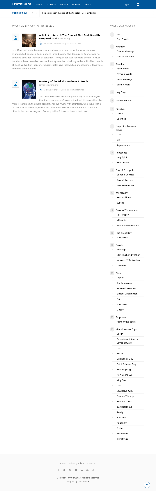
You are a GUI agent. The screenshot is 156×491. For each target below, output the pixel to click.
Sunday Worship (125, 396)
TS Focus (52, 4)
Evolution (121, 417)
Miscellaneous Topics (127, 329)
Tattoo (120, 353)
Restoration (123, 214)
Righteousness (124, 283)
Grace (120, 113)
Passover (120, 108)
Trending (76, 4)
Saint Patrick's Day (126, 364)
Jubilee (120, 202)
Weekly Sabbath (124, 100)
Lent (119, 348)
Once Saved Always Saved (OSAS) (127, 341)
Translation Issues (126, 288)
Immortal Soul (124, 406)
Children (121, 265)
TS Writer (48, 43)
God (118, 34)
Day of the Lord (125, 180)
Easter (120, 428)
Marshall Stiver (50, 89)
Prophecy (121, 317)
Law (119, 134)
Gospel (120, 309)
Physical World (124, 74)
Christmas (122, 438)
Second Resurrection (128, 225)
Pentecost (121, 152)
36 (15, 82)
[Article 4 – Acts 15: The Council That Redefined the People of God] (29, 40)
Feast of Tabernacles (127, 210)
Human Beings (124, 79)
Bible (118, 273)
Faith (119, 299)
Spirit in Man (75, 43)
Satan (120, 333)
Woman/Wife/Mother (128, 260)
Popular (64, 4)
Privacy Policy (76, 463)
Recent (39, 4)
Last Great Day (124, 233)
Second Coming (125, 174)
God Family (123, 39)
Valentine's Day (125, 358)
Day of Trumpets (125, 170)
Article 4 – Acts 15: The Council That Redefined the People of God (70, 36)
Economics (123, 304)
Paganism (122, 422)
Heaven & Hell (124, 401)
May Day (121, 380)
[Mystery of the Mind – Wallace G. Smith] (29, 89)
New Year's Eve (125, 374)
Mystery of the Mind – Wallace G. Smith (63, 81)
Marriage (121, 249)
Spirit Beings (123, 68)
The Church (123, 162)
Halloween (122, 433)
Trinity (120, 412)
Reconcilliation (124, 197)
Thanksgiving (124, 369)
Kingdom (120, 46)
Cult (119, 385)
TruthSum (21, 4)
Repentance (123, 145)
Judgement (123, 237)
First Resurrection (126, 185)
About (88, 4)
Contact (91, 463)
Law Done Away (125, 390)
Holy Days (121, 92)
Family (119, 245)
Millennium (122, 220)
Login (126, 4)
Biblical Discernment (127, 293)
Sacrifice (121, 118)
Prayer (120, 277)
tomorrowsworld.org (48, 85)
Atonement (122, 192)
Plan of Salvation (126, 56)
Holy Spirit (122, 157)
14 (15, 36)
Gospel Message (125, 51)
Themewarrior (84, 481)
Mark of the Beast (126, 321)
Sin (118, 139)
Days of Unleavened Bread (126, 128)
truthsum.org (64, 38)
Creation (120, 64)
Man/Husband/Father (128, 254)
